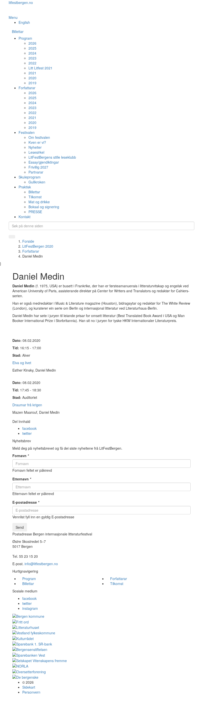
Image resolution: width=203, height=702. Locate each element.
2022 (32, 62)
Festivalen (27, 132)
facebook (29, 428)
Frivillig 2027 (38, 167)
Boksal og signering (43, 206)
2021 (32, 72)
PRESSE (35, 211)
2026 (32, 43)
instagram (30, 608)
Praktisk (25, 186)
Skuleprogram (30, 177)
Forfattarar (27, 87)
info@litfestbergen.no (41, 563)
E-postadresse (25, 502)
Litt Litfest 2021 (40, 67)
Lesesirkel (36, 152)
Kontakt (24, 216)
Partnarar (35, 172)
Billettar (18, 31)
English (24, 22)
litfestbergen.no (21, 2)
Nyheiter (35, 147)
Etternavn (21, 478)
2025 (32, 48)
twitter (27, 433)
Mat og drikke (39, 201)
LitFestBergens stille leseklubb (52, 157)
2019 (32, 82)
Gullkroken (36, 181)
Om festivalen (39, 137)
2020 (32, 77)
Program (25, 38)
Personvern (31, 692)
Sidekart (28, 687)
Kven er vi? (37, 142)
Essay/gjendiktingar (43, 162)
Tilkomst (35, 196)
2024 (32, 53)
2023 (32, 58)
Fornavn (20, 455)
